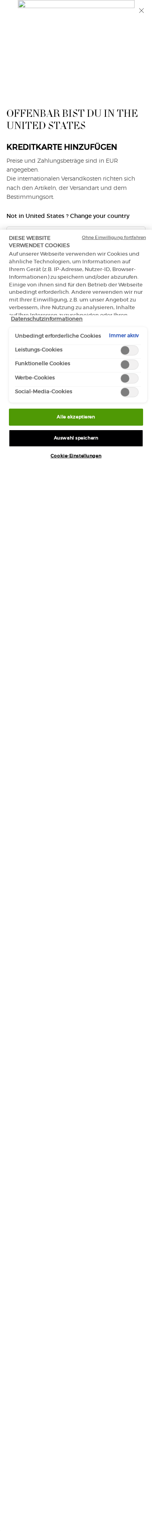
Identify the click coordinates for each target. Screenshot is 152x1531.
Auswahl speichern (76, 438)
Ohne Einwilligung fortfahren (114, 237)
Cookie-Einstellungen (76, 456)
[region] (76, 880)
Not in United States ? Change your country (67, 216)
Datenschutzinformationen (47, 319)
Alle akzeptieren (76, 417)
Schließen (141, 10)
